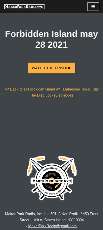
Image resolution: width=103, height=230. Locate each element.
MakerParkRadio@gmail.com (52, 226)
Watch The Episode (52, 68)
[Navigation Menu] (93, 6)
